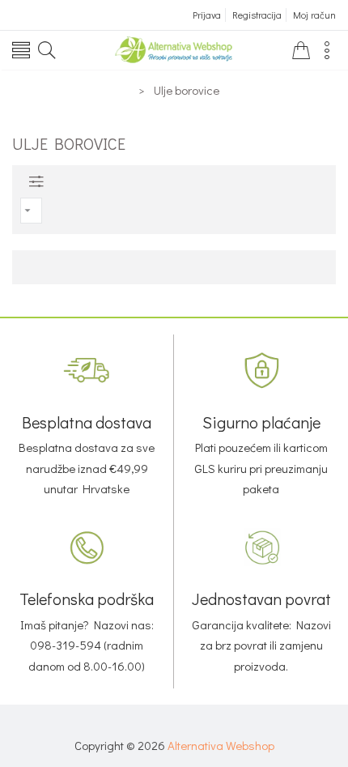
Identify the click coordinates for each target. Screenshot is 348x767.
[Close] (174, 302)
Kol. (85, 309)
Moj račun (314, 14)
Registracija (257, 14)
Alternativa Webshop (221, 745)
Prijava (207, 14)
